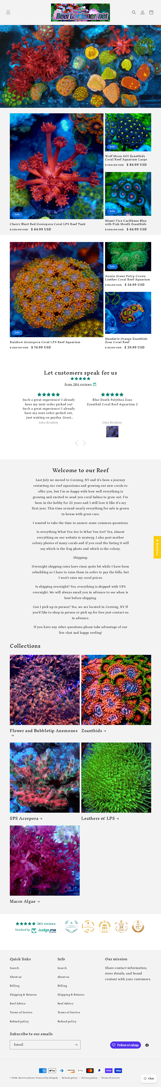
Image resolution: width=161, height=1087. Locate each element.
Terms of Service (21, 1012)
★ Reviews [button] (157, 547)
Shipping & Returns (23, 994)
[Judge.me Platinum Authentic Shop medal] (71, 926)
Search (14, 968)
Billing (14, 985)
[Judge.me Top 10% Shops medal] (138, 926)
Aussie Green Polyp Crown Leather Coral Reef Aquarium (127, 278)
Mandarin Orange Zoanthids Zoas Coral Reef (126, 340)
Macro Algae (23, 901)
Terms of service (110, 1078)
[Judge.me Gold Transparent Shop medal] (88, 926)
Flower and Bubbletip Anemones (44, 731)
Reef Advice (18, 1003)
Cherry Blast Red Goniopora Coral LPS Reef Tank (48, 224)
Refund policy (19, 1021)
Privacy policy (89, 1078)
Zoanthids (91, 730)
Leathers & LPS (98, 818)
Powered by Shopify (47, 1078)
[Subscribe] (76, 1044)
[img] (80, 379)
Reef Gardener (27, 1078)
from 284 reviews (78, 384)
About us (16, 977)
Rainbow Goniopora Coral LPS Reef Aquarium (45, 342)
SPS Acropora (24, 818)
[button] (8, 12)
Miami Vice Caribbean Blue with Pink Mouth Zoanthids (125, 222)
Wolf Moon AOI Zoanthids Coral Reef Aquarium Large (126, 157)
